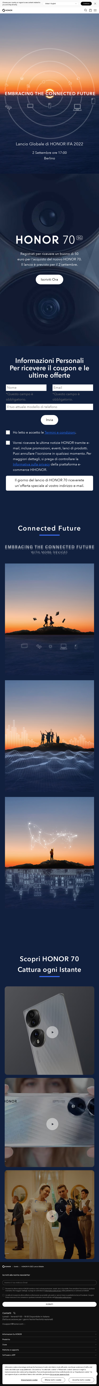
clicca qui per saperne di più (59, 1374)
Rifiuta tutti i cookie (53, 1380)
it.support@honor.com (12, 1324)
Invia (49, 420)
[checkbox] (49, 1290)
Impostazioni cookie (29, 1380)
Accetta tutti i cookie (81, 1380)
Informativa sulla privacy (31, 464)
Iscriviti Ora (49, 279)
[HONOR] (8, 1267)
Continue (86, 3)
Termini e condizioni (60, 432)
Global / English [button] (50, 3)
